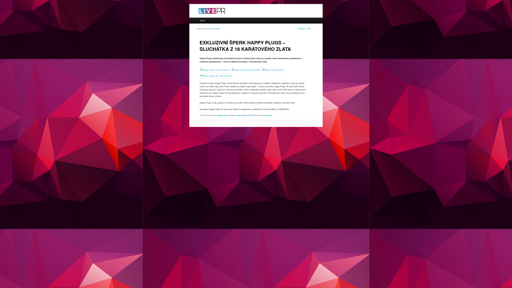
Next (310, 28)
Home (202, 20)
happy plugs (240, 115)
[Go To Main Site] (207, 16)
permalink (268, 115)
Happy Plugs (222, 115)
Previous (300, 28)
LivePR (217, 28)
